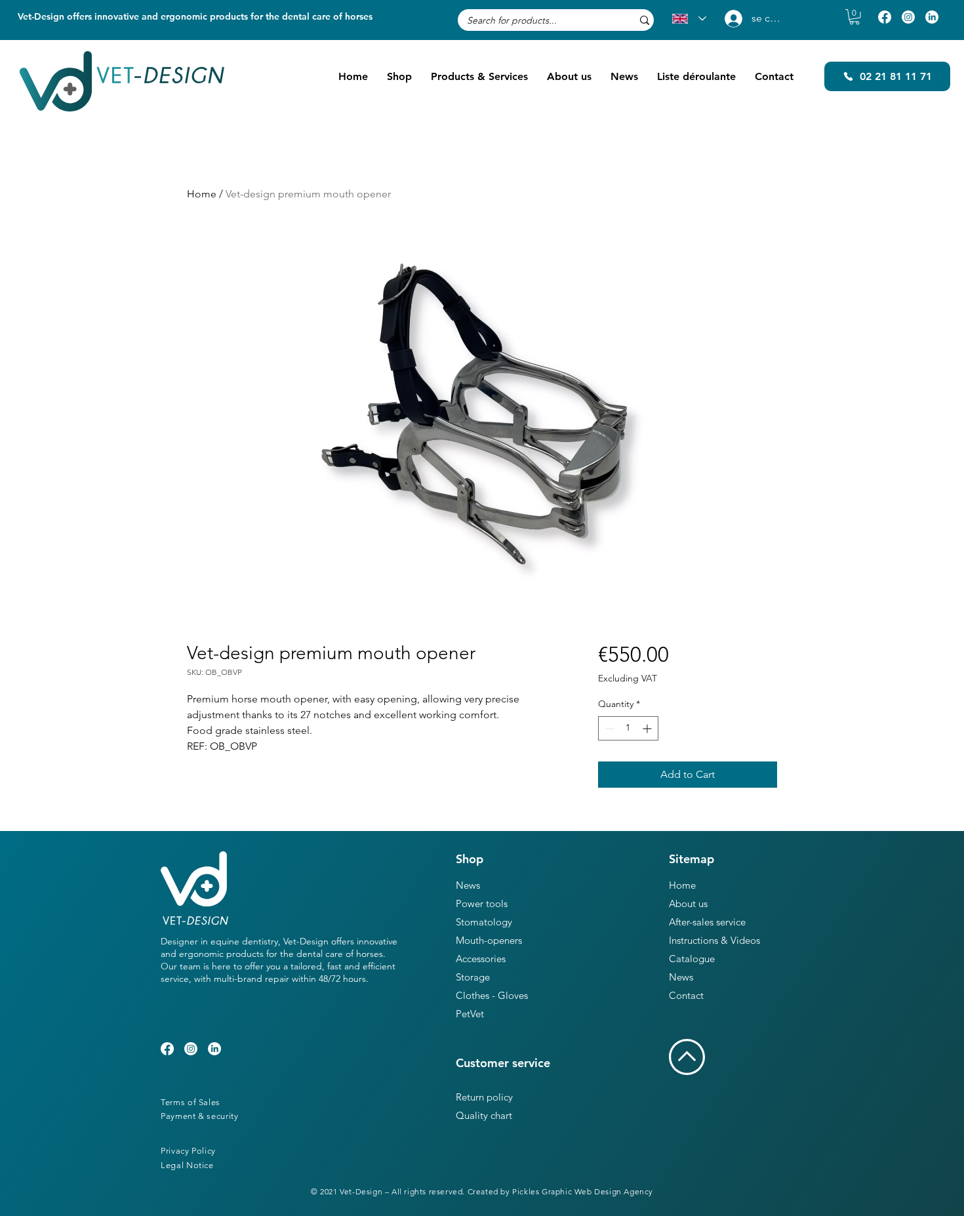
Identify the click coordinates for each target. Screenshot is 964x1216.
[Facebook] (884, 17)
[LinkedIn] (931, 17)
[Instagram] (908, 17)
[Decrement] (608, 728)
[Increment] (648, 728)
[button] (854, 17)
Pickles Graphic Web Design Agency (582, 1191)
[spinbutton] (628, 728)
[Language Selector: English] (689, 18)
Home (201, 194)
